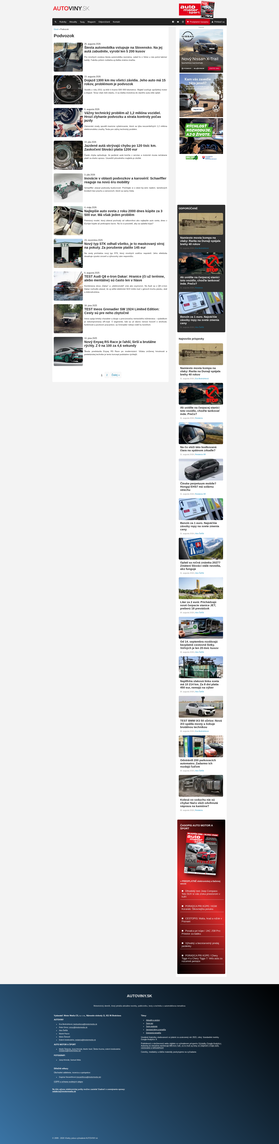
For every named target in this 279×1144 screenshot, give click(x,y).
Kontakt (116, 22)
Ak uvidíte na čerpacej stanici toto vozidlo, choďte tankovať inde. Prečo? (200, 280)
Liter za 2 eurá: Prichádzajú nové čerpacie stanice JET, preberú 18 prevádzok (198, 605)
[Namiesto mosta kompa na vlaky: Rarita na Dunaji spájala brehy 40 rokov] (201, 233)
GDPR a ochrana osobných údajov (68, 1082)
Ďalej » (116, 375)
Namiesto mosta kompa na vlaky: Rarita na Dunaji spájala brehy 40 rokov (200, 241)
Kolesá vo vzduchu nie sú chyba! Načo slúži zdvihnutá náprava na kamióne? (199, 803)
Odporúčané (104, 22)
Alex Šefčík (199, 327)
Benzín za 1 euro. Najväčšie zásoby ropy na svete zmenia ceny (199, 320)
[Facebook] (173, 22)
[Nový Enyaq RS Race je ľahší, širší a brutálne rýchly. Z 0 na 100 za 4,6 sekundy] (68, 365)
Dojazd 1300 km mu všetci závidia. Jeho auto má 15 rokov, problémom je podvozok (125, 82)
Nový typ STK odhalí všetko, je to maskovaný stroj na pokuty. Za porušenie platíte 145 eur (124, 245)
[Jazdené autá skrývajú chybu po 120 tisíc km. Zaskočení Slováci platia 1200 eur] (68, 168)
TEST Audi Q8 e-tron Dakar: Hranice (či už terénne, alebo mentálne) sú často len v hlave (124, 278)
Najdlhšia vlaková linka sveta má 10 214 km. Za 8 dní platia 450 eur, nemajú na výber (199, 684)
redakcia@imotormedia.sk (85, 1040)
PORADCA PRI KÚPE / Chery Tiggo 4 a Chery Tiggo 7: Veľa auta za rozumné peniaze (202, 958)
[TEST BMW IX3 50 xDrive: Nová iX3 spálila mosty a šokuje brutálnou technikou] (201, 716)
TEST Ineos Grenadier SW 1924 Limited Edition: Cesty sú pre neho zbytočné (122, 311)
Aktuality (73, 22)
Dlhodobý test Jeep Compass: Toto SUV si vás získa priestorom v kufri (201, 894)
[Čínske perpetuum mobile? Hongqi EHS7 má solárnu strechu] (201, 479)
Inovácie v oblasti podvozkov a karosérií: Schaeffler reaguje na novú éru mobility (125, 180)
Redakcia (199, 288)
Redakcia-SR (200, 454)
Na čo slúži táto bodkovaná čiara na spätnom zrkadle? (198, 449)
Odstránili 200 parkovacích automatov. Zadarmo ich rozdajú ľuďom (198, 763)
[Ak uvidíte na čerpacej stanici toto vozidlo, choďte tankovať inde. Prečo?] (201, 273)
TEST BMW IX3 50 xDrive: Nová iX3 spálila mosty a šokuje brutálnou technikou (201, 724)
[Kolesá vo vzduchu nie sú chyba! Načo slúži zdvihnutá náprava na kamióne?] (201, 795)
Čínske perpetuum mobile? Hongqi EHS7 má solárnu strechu (198, 486)
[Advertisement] (201, 181)
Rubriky (62, 22)
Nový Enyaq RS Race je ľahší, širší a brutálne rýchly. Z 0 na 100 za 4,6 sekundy (120, 344)
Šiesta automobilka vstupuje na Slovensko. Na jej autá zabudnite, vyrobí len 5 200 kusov (123, 49)
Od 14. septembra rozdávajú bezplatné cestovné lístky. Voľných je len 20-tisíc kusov (199, 645)
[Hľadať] (55, 22)
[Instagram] (182, 22)
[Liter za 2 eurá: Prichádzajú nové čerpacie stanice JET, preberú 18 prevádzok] (201, 598)
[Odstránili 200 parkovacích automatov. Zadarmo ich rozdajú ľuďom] (201, 756)
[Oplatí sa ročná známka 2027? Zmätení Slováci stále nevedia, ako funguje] (201, 558)
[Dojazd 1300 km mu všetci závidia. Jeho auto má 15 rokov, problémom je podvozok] (68, 103)
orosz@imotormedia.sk (78, 1027)
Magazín (92, 22)
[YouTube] (178, 22)
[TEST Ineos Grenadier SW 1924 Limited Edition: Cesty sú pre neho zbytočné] (68, 332)
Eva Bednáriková (202, 248)
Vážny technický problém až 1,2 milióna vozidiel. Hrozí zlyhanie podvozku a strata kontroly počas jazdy (122, 116)
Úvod (56, 29)
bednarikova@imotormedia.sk (85, 1024)
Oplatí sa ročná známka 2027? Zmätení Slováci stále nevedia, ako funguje (200, 565)
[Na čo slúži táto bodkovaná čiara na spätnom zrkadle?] (201, 443)
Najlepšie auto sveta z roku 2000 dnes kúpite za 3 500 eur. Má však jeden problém (123, 213)
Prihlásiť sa (219, 22)
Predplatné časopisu (199, 22)
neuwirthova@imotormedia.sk (88, 1077)
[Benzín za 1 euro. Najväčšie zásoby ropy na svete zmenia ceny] (201, 312)
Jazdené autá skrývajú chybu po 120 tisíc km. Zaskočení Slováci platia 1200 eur (120, 147)
